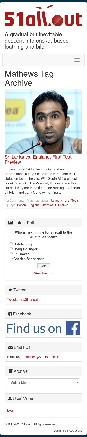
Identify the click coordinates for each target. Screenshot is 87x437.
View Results (43, 273)
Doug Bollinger (25, 249)
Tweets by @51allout (22, 299)
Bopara (22, 205)
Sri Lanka (61, 205)
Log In (11, 410)
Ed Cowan (21, 253)
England (34, 205)
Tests (75, 200)
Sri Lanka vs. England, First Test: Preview (39, 159)
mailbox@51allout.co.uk (41, 356)
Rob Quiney (22, 244)
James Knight (59, 200)
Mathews (47, 205)
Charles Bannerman (29, 258)
